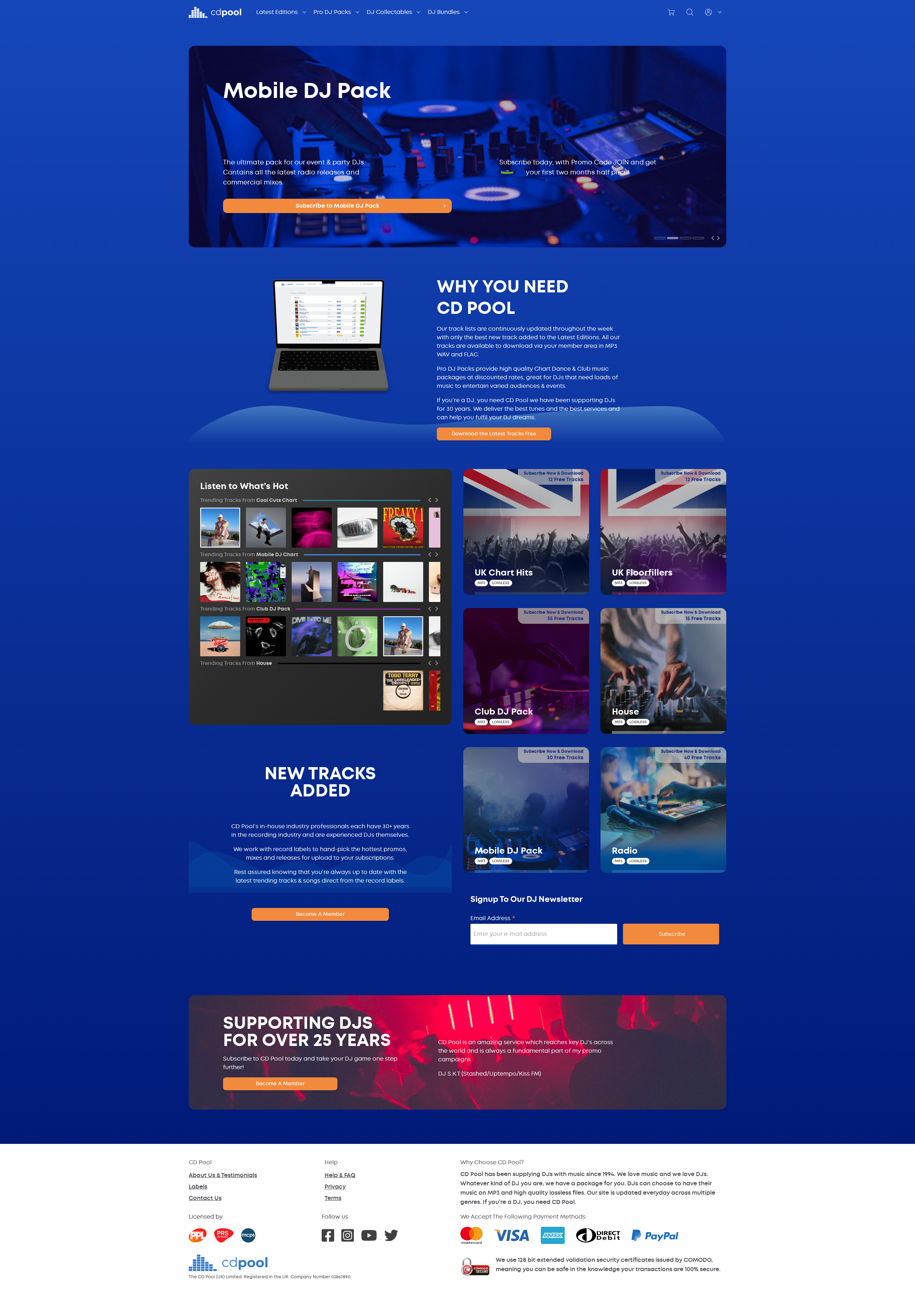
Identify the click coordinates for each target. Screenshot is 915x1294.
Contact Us (205, 1198)
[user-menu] (714, 12)
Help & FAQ (340, 1175)
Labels (198, 1186)
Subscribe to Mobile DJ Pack (337, 205)
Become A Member (320, 914)
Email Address (492, 918)
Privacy (335, 1186)
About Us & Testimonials (223, 1175)
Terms (333, 1198)
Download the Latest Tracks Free (494, 433)
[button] (660, 238)
